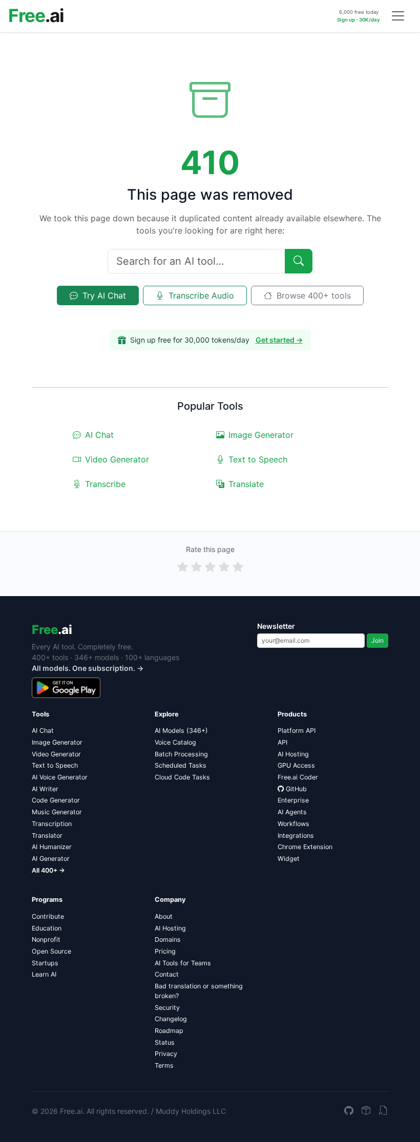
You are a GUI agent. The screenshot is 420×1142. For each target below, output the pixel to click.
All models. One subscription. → (87, 668)
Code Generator (56, 800)
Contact (167, 974)
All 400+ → (48, 870)
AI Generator (51, 858)
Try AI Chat (103, 295)
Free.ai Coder (298, 777)
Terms (164, 1065)
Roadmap (169, 1030)
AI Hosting (293, 754)
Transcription (52, 824)
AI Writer (45, 789)
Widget (289, 858)
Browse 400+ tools (312, 295)
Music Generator (57, 812)
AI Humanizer (52, 847)
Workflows (293, 824)
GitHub (296, 789)
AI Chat (99, 435)
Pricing (165, 951)
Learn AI (44, 974)
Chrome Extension (305, 847)
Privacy (166, 1054)
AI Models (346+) (181, 730)
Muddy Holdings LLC (191, 1111)
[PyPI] (383, 1110)
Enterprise (293, 800)
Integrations (296, 835)
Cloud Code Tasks (182, 777)
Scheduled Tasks (180, 765)
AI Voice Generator (60, 777)
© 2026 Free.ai (57, 1111)
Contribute (48, 916)
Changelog (171, 1019)
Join (377, 640)
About (164, 916)
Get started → (279, 339)
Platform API (297, 730)
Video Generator (117, 459)
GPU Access (296, 765)
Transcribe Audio (200, 295)
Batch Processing (181, 754)
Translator (47, 835)
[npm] (366, 1110)
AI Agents (292, 812)
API (282, 742)
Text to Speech (257, 459)
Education (46, 928)
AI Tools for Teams (183, 963)
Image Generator (260, 435)
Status (165, 1042)
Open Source (51, 951)
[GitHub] (348, 1110)
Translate (246, 484)
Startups (45, 963)
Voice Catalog (175, 742)
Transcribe (105, 484)
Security (167, 1007)
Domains (168, 939)
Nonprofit (46, 939)
